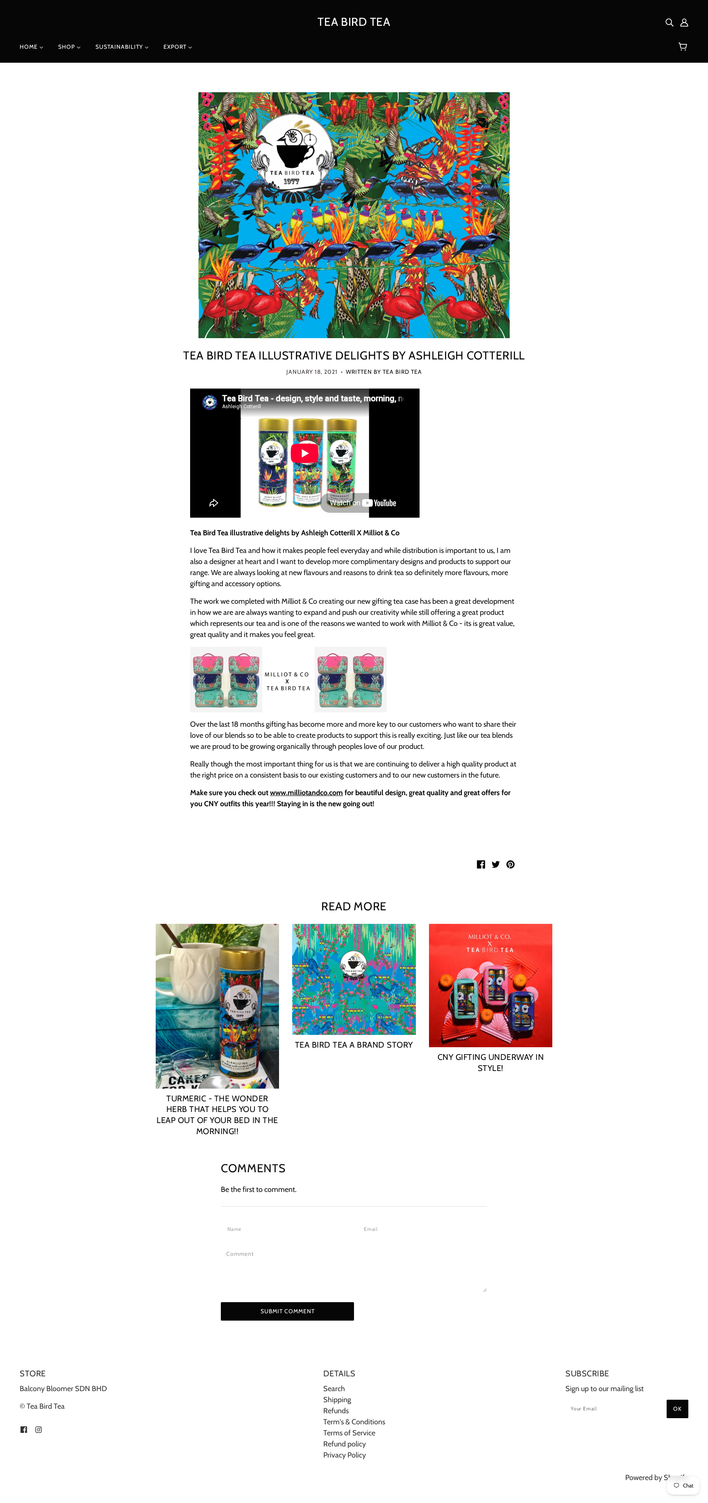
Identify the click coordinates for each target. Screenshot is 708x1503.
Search (334, 1388)
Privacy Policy (344, 1455)
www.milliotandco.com (306, 792)
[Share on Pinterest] (510, 864)
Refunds (336, 1410)
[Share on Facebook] (481, 864)
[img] (669, 22)
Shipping (337, 1399)
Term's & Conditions (354, 1421)
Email (373, 1228)
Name (236, 1228)
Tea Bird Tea (354, 22)
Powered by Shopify (656, 1477)
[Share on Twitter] (495, 864)
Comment (242, 1253)
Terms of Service (349, 1432)
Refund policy (344, 1443)
